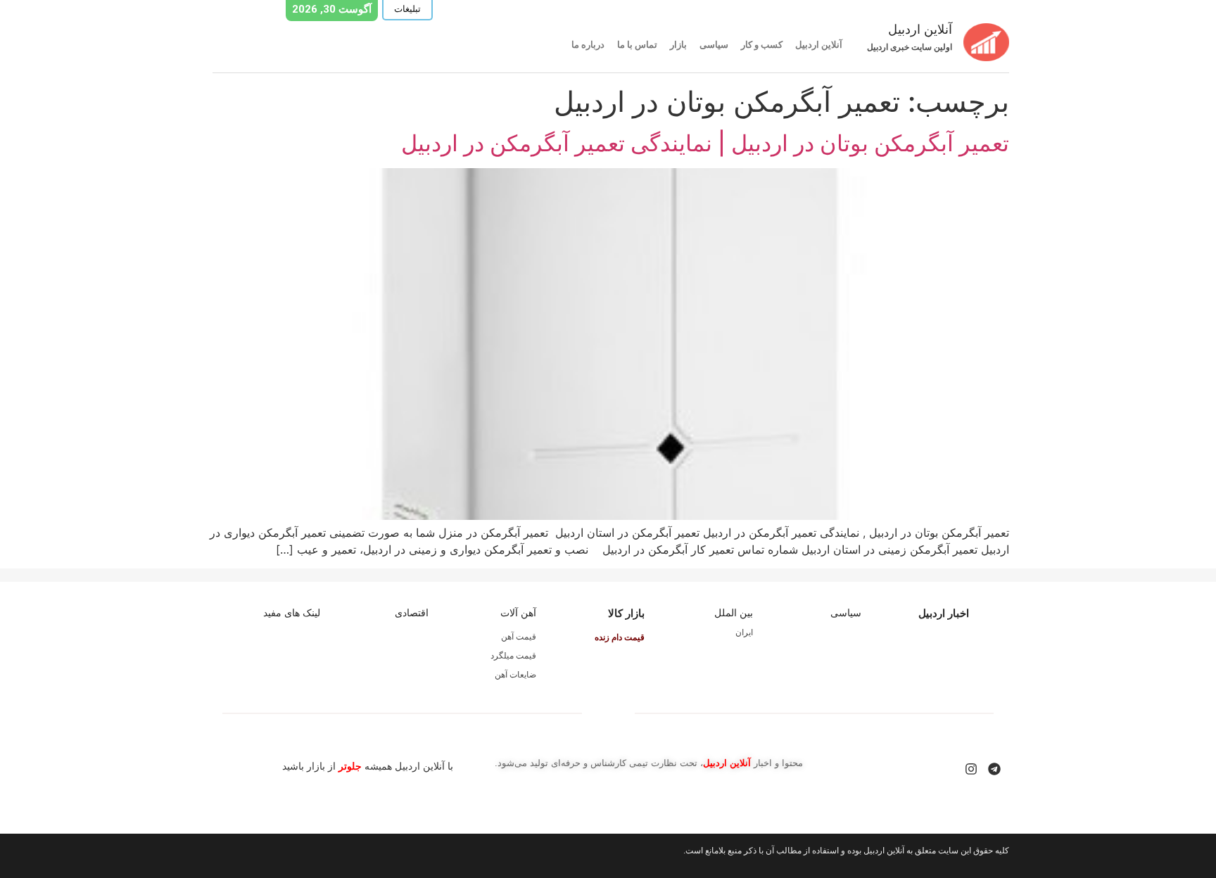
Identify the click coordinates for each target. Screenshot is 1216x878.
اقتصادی (412, 612)
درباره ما (587, 44)
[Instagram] (971, 769)
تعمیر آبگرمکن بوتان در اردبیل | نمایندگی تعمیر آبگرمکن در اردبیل (705, 143)
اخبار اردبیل (943, 613)
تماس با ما (637, 44)
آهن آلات (518, 612)
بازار (678, 44)
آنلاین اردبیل (818, 44)
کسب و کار (762, 44)
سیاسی (713, 44)
